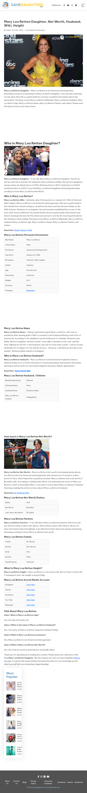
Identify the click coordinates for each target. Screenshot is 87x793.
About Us (7, 782)
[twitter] (76, 5)
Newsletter (79, 782)
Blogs (24, 782)
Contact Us (16, 782)
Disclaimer (62, 782)
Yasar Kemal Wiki (22, 371)
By (7, 30)
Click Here (31, 585)
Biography (31, 290)
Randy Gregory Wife (23, 230)
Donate (70, 782)
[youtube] (68, 5)
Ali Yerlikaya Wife (21, 493)
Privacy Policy (33, 782)
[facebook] (64, 5)
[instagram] (72, 5)
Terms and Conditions (48, 782)
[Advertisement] (43, 125)
